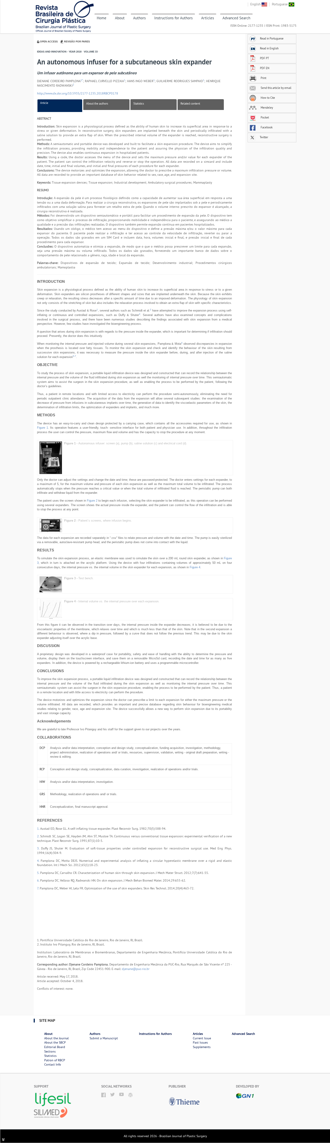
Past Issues (200, 1042)
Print (263, 78)
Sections (50, 1051)
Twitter (263, 137)
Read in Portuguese (272, 38)
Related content (190, 103)
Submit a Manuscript (104, 1038)
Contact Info (52, 1064)
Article (44, 103)
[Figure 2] (51, 525)
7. (38, 888)
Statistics (138, 103)
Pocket (264, 117)
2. (38, 836)
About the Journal (56, 1038)
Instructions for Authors (173, 17)
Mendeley (266, 107)
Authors (139, 17)
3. (39, 848)
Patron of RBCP (54, 1060)
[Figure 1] (51, 457)
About (120, 17)
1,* (82, 80)
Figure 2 (92, 500)
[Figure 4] (51, 609)
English (256, 4)
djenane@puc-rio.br (136, 969)
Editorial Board (54, 1047)
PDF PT (264, 58)
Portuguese (280, 4)
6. (38, 880)
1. (38, 829)
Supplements (202, 1047)
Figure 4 (195, 567)
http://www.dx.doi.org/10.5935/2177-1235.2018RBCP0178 (77, 93)
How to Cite (267, 97)
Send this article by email (275, 88)
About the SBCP (55, 1042)
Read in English (269, 48)
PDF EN (264, 68)
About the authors (97, 103)
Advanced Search (236, 17)
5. (38, 873)
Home (101, 17)
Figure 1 (42, 427)
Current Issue (202, 1038)
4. (39, 861)
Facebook (266, 127)
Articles (207, 17)
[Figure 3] (51, 584)
